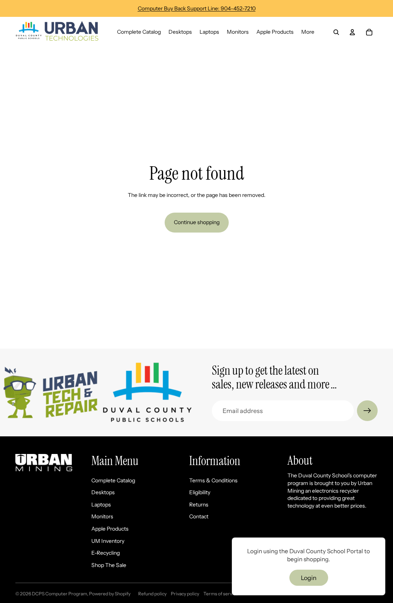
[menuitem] (307, 32)
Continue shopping (197, 222)
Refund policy (152, 593)
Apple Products (110, 528)
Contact (198, 516)
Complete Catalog (113, 480)
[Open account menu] (352, 32)
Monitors (102, 516)
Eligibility (199, 492)
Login (309, 578)
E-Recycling (105, 552)
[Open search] (336, 32)
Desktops (103, 492)
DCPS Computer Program (59, 593)
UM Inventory (107, 540)
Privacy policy (185, 593)
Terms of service (220, 593)
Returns (198, 504)
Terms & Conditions (213, 480)
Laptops (101, 504)
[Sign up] (367, 410)
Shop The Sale (108, 565)
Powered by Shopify (109, 593)
